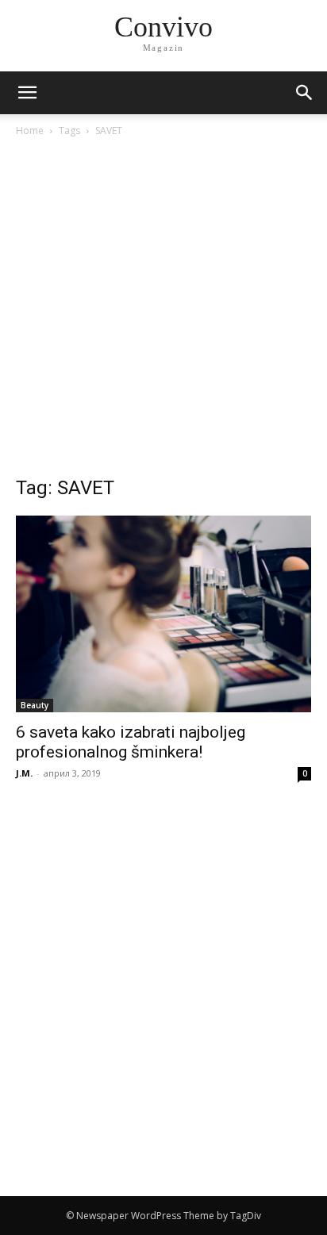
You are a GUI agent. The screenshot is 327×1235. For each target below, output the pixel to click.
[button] (305, 92)
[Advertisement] (163, 311)
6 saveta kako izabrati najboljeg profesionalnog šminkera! (130, 742)
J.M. (24, 773)
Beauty (34, 705)
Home (30, 130)
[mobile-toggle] (27, 92)
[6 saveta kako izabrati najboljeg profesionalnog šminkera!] (163, 614)
